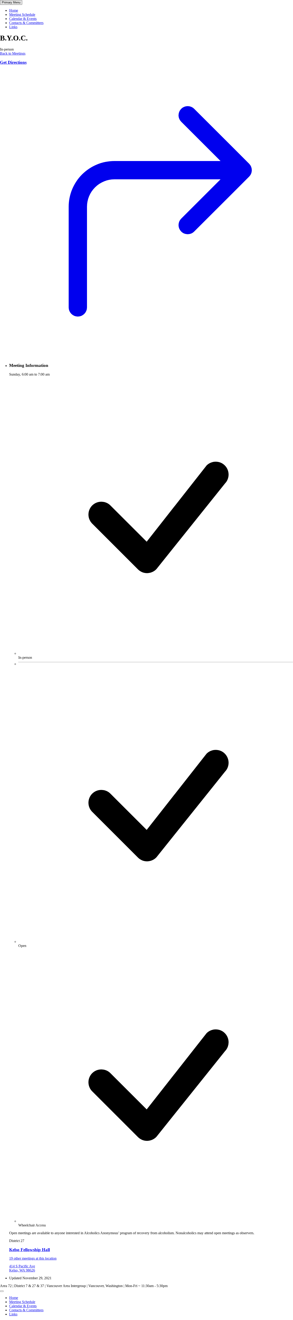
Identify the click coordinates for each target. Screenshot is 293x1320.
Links (13, 27)
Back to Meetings (12, 53)
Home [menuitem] (13, 1298)
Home (13, 10)
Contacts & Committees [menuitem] (26, 1310)
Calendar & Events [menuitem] (23, 1306)
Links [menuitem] (13, 1314)
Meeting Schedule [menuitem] (22, 1302)
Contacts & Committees (26, 23)
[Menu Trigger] (2, 1291)
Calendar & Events (23, 19)
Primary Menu (11, 2)
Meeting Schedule (22, 14)
